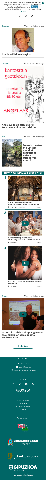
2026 (36, 207)
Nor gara (23, 379)
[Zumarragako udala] (23, 442)
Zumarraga (13, 243)
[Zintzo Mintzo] (23, 427)
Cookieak (23, 409)
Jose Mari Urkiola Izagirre (16, 54)
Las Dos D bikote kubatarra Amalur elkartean (25, 282)
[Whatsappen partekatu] (26, 16)
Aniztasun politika (23, 400)
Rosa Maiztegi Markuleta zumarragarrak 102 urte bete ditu (24, 238)
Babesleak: (23, 418)
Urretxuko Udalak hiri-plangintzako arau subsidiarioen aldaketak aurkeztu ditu (22, 335)
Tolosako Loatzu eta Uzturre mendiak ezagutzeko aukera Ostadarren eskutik (32, 153)
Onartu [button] (34, 7)
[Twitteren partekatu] (20, 16)
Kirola (4, 137)
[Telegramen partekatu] (32, 16)
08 (39, 207)
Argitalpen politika (23, 403)
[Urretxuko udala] (23, 456)
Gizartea (5, 296)
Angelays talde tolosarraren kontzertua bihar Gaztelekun (19, 126)
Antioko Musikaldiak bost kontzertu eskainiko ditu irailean (24, 203)
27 (41, 207)
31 (41, 242)
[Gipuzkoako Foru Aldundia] (23, 470)
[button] (43, 3)
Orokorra (5, 26)
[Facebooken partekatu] (14, 16)
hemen (23, 11)
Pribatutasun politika (23, 406)
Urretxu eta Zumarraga (35, 26)
